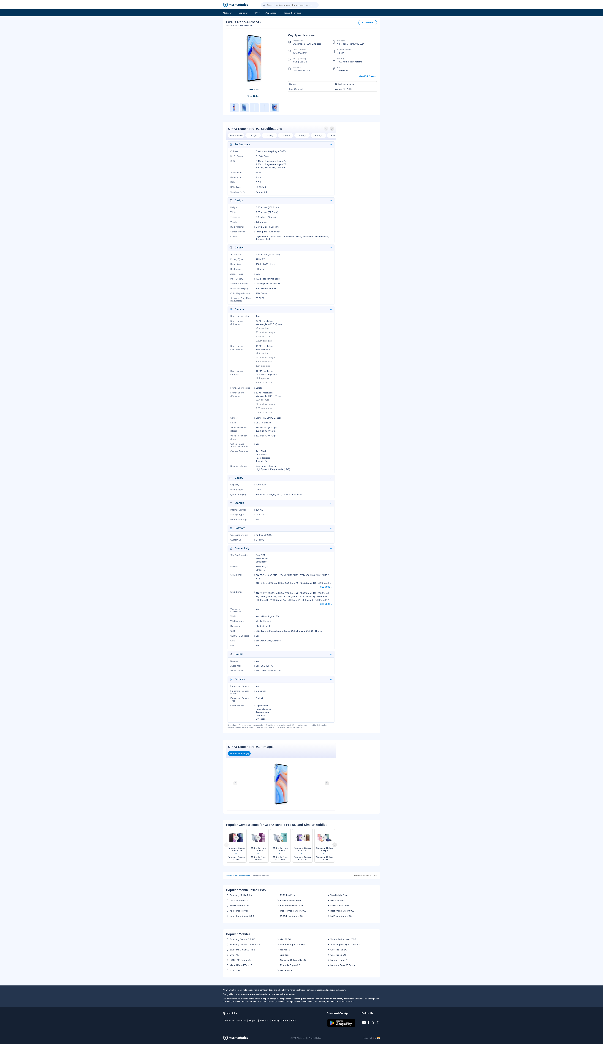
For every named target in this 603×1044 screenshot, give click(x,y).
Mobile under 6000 (239, 905)
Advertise (264, 1020)
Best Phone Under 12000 (292, 905)
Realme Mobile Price (290, 900)
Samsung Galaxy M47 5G (293, 960)
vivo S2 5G (285, 939)
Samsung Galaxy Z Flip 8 (242, 949)
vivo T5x (284, 955)
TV (256, 13)
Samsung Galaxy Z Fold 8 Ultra (245, 944)
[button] (264, 5)
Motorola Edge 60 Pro (291, 965)
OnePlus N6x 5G (338, 949)
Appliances (271, 13)
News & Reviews (292, 13)
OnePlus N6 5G (338, 955)
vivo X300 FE (286, 970)
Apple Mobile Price (239, 910)
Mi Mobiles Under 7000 (291, 916)
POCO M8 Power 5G (240, 960)
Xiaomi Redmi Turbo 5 (241, 965)
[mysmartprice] (235, 5)
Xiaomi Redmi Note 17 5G (343, 939)
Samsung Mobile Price (241, 895)
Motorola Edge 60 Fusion (343, 965)
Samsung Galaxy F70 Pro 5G (345, 944)
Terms (285, 1020)
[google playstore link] (341, 1026)
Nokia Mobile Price (339, 905)
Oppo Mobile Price (239, 900)
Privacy (275, 1020)
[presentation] (326, 128)
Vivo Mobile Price (339, 895)
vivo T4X (234, 955)
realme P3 (285, 949)
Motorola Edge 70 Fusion (292, 944)
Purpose (253, 1020)
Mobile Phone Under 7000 (293, 910)
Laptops (243, 13)
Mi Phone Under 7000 (341, 916)
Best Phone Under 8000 (242, 916)
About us (241, 1020)
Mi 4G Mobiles (337, 900)
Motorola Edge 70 (339, 960)
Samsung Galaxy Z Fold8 (242, 939)
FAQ (293, 1020)
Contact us (229, 1020)
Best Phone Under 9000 (342, 910)
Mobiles (227, 13)
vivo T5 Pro (235, 970)
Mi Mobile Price (287, 895)
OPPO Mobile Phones (242, 875)
